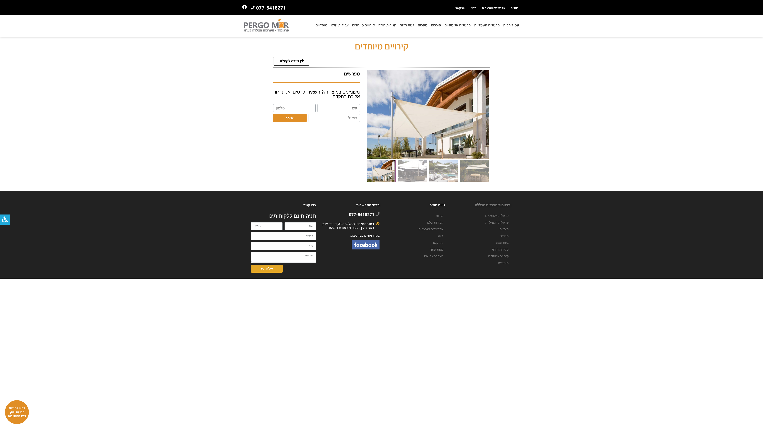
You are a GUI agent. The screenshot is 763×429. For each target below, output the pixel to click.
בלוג (473, 8)
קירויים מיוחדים (363, 25)
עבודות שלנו (340, 25)
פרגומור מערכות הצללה (492, 205)
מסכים (422, 25)
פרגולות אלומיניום (457, 25)
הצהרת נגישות (433, 256)
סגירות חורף (387, 25)
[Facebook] (244, 7)
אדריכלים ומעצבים (493, 8)
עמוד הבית (511, 25)
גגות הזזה (407, 25)
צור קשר (460, 8)
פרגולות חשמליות (487, 25)
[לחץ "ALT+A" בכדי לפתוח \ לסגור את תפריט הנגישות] (5, 219)
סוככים (436, 25)
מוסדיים (321, 25)
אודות (514, 8)
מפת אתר (436, 249)
